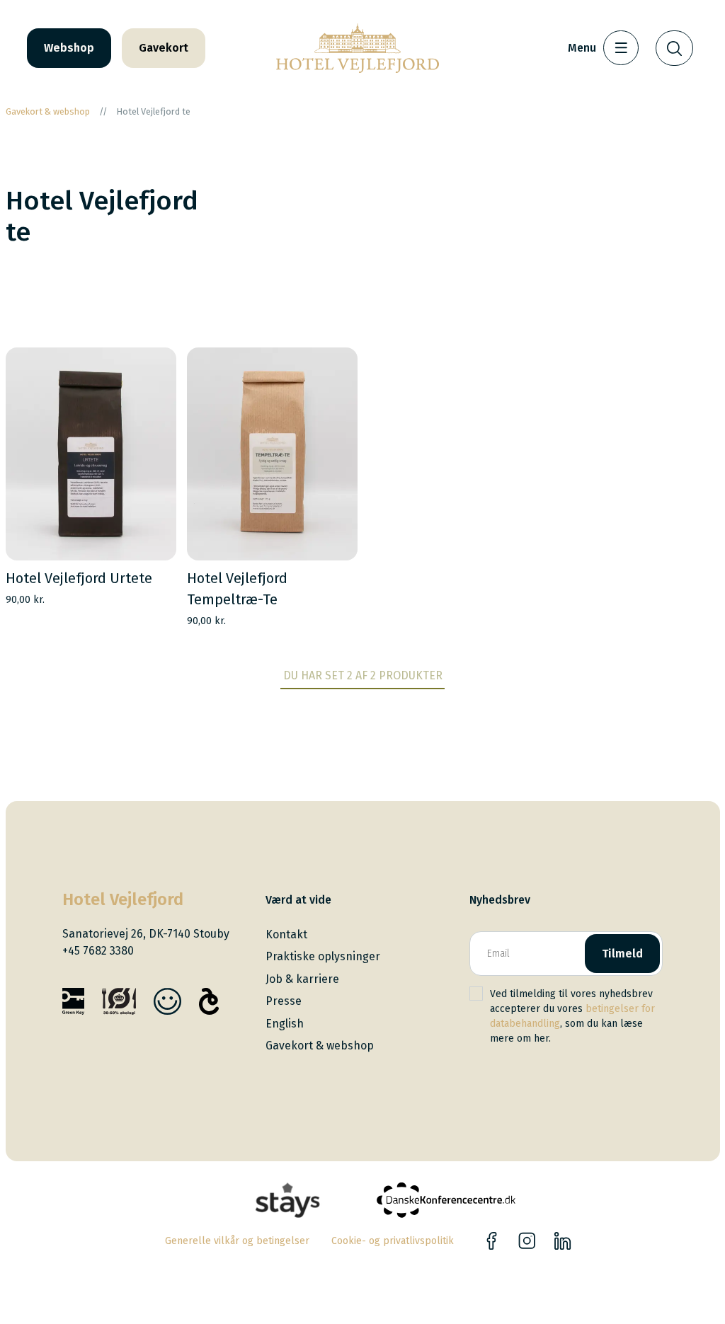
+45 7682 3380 (98, 950)
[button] (150, 534)
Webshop (69, 47)
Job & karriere (302, 979)
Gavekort (163, 47)
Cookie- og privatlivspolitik (392, 1241)
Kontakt (286, 934)
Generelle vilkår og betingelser (237, 1241)
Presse (284, 1001)
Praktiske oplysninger (323, 956)
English (285, 1023)
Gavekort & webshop (320, 1045)
